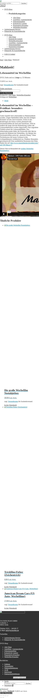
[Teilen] (5, 695)
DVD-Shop (8, 9)
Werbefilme (13, 97)
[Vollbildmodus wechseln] (3, 695)
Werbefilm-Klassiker (20, 27)
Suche (6, 681)
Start (1, 60)
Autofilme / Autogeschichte (22, 20)
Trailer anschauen (6, 88)
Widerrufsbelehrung (11, 668)
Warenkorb (8, 685)
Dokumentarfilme (19, 22)
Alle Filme (16, 18)
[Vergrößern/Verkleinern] (1, 695)
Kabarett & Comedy (20, 23)
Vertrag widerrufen (19, 678)
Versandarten (8, 666)
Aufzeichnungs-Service (12, 29)
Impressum (8, 672)
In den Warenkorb (6, 93)
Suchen (23, 3)
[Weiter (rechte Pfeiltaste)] (3, 697)
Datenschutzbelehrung (12, 674)
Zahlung (7, 664)
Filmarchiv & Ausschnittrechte (14, 31)
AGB (6, 670)
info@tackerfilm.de (12, 630)
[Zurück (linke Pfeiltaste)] (1, 697)
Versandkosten (9, 85)
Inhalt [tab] (6, 101)
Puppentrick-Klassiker (20, 25)
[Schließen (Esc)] (7, 695)
